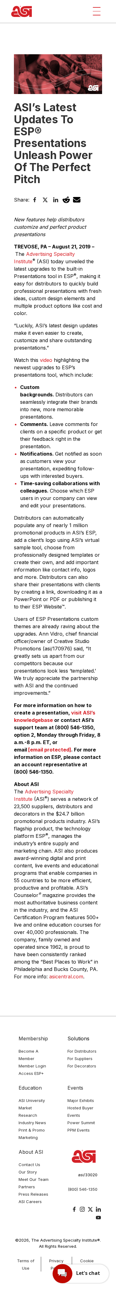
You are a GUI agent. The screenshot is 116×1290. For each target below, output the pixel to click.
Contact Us (29, 1164)
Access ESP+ (31, 1073)
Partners (27, 1186)
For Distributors (82, 1051)
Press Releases (33, 1194)
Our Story (28, 1171)
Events (75, 1088)
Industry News (32, 1122)
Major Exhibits (80, 1100)
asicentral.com (66, 976)
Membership (33, 1038)
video (46, 360)
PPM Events (78, 1130)
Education (30, 1088)
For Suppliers (79, 1058)
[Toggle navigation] (97, 11)
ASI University (32, 1100)
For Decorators (81, 1065)
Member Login (32, 1065)
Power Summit (81, 1122)
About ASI (31, 1152)
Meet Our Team (34, 1179)
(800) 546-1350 (82, 1189)
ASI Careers (30, 1201)
